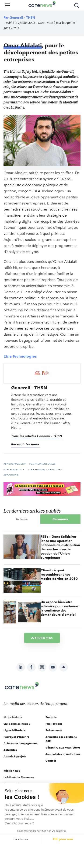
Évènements (54, 730)
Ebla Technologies (20, 356)
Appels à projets (15, 756)
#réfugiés (11, 475)
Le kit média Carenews (19, 777)
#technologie (14, 469)
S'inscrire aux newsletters (63, 747)
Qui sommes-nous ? (17, 723)
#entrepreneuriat (42, 464)
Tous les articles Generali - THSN (36, 436)
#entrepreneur (15, 464)
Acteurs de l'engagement (21, 743)
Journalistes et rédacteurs (63, 754)
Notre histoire (13, 717)
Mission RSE (12, 770)
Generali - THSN (22, 17)
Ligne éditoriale (14, 730)
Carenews (60, 519)
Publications (54, 723)
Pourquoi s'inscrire (16, 736)
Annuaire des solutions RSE (61, 739)
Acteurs (22, 519)
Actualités (10, 750)
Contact (51, 760)
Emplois (51, 717)
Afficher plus (42, 638)
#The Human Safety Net (45, 469)
